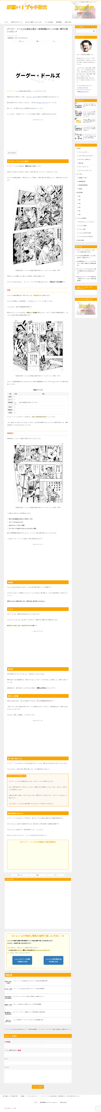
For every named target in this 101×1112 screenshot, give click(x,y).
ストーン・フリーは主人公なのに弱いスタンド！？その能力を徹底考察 (28, 988)
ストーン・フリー (32, 97)
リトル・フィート (42, 102)
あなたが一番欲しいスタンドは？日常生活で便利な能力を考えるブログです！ (89, 121)
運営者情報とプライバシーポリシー (49, 1102)
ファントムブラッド (84, 152)
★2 (79, 207)
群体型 (80, 188)
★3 (16, 37)
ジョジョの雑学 (82, 225)
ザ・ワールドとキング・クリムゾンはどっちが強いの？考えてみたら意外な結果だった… (89, 137)
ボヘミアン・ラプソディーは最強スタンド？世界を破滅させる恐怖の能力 (29, 1012)
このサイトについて (83, 87)
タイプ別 (79, 174)
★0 (79, 214)
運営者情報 (59, 22)
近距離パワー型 (82, 177)
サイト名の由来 (49, 22)
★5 (79, 196)
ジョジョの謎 (82, 229)
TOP (11, 1096)
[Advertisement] (38, 55)
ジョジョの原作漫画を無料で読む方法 (53, 960)
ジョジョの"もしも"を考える (86, 236)
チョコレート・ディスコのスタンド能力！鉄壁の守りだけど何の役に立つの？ (86, 271)
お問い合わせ (68, 22)
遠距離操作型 (10, 37)
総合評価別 (80, 192)
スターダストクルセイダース (86, 155)
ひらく (14, 152)
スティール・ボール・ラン (85, 170)
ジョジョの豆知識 (81, 218)
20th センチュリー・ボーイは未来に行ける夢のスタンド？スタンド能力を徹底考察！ (86, 278)
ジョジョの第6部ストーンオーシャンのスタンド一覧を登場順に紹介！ (28, 1019)
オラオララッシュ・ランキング (86, 222)
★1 (79, 210)
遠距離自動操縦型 (83, 185)
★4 (79, 199)
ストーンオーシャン (23, 37)
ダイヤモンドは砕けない (85, 159)
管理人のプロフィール (16, 22)
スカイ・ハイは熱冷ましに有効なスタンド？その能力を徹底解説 (27, 1004)
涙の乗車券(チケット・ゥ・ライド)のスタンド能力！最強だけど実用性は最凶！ (86, 263)
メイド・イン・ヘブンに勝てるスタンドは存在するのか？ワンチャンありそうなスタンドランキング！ (89, 114)
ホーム (6, 22)
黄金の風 (81, 163)
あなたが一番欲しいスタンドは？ (33, 22)
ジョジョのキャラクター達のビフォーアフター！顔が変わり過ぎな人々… (89, 129)
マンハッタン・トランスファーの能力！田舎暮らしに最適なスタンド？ (28, 996)
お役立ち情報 (80, 240)
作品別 (78, 148)
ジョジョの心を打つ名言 (85, 232)
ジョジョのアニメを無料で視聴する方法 (22, 960)
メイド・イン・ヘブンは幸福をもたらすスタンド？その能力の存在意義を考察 (30, 980)
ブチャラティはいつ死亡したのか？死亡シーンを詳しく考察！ (89, 105)
